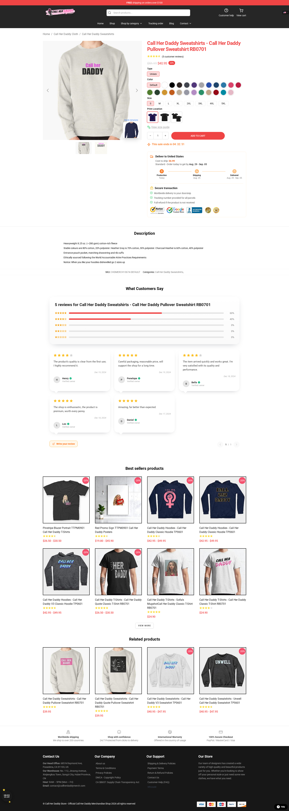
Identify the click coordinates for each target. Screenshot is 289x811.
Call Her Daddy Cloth (66, 34)
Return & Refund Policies (160, 772)
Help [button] (283, 807)
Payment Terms (156, 768)
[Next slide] (136, 90)
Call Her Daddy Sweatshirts (98, 34)
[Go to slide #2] (101, 148)
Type (149, 68)
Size (149, 98)
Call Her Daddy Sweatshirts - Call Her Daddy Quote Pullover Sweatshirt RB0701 (116, 702)
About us (100, 763)
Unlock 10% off (7, 796)
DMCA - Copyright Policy (108, 777)
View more (144, 625)
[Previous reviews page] (220, 444)
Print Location (154, 108)
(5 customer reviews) (173, 56)
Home (46, 34)
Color (150, 79)
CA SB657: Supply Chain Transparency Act (117, 782)
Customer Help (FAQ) (158, 782)
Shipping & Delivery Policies (161, 763)
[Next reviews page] (236, 444)
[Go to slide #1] (84, 148)
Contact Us (153, 777)
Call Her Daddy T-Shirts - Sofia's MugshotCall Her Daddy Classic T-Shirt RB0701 (170, 603)
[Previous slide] (48, 90)
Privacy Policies (104, 772)
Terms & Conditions (106, 768)
